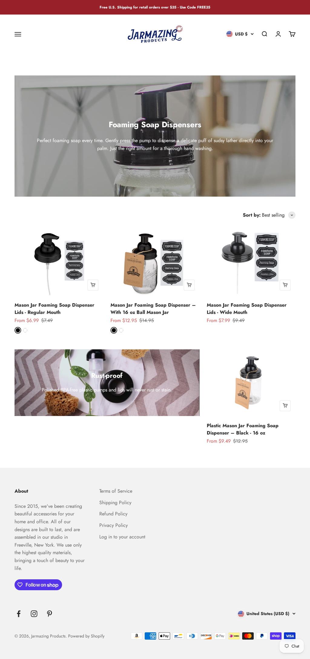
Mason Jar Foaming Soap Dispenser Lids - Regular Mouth (54, 308)
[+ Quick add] (92, 285)
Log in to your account (122, 536)
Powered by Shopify (86, 636)
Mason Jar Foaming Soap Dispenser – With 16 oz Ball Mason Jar (153, 308)
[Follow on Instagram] (34, 614)
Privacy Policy (113, 525)
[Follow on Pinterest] (49, 614)
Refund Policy (113, 513)
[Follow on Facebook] (19, 614)
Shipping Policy (115, 502)
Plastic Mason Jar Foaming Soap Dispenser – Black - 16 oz (243, 429)
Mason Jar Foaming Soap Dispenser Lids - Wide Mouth (247, 308)
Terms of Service (115, 491)
